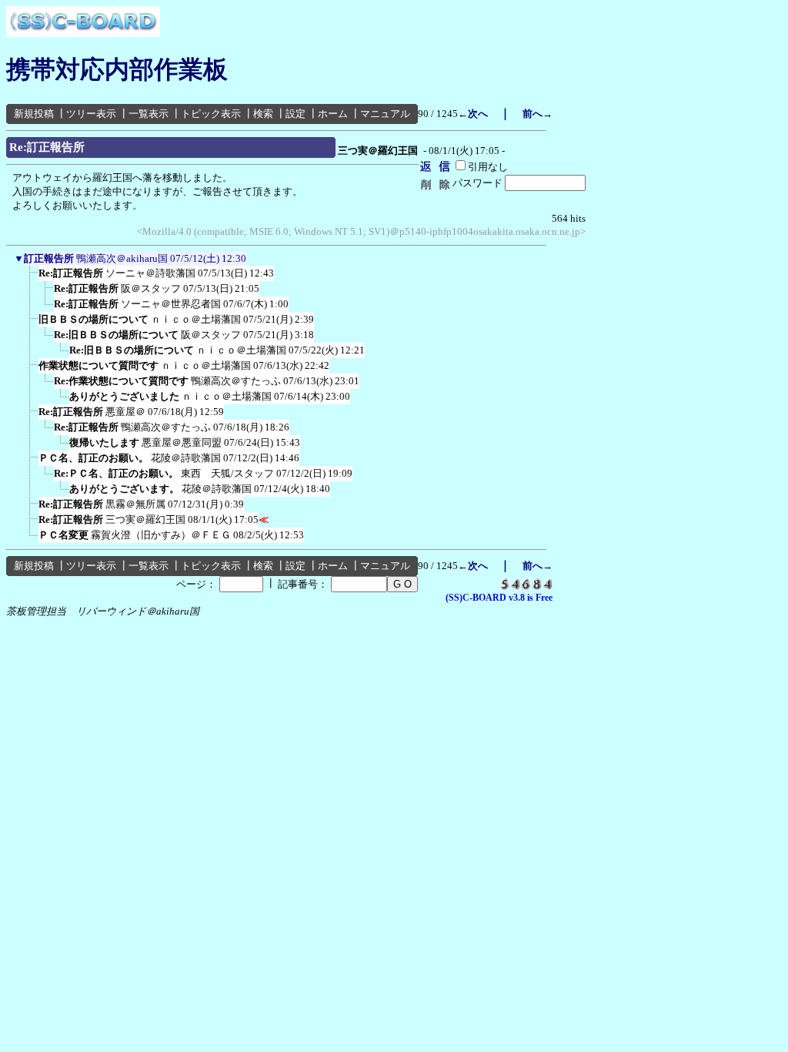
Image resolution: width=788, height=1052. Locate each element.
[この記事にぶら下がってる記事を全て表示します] (30, 278)
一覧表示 (149, 113)
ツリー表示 (91, 113)
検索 (263, 113)
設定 (295, 113)
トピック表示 (211, 113)
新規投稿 (34, 113)
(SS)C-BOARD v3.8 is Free (499, 597)
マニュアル (385, 113)
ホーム (333, 113)
